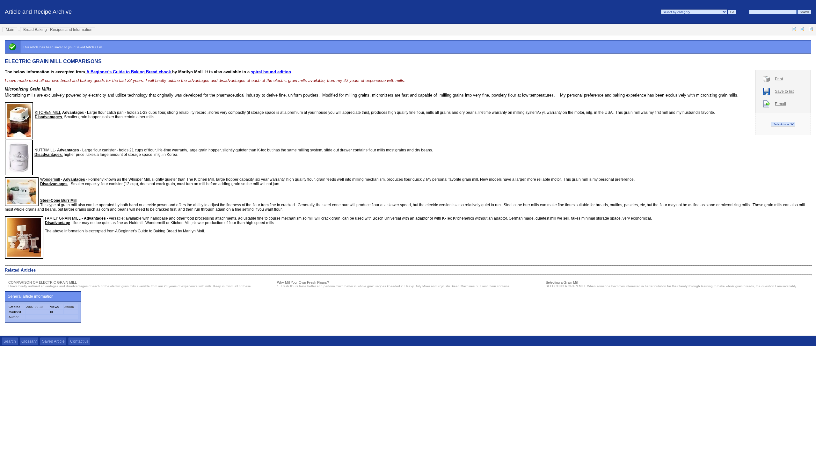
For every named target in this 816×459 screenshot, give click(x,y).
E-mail (780, 104)
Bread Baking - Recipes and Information (57, 29)
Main (10, 29)
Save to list (784, 91)
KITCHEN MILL (48, 112)
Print (779, 79)
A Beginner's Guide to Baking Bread (146, 231)
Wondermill (50, 179)
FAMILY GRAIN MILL (63, 218)
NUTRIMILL (44, 150)
